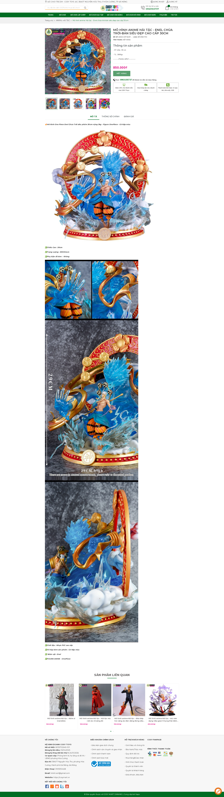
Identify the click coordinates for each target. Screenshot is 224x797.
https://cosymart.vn (61, 777)
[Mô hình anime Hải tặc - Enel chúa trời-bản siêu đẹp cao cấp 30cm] (107, 92)
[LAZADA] (52, 786)
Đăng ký (173, 2)
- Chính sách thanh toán (100, 754)
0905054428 (60, 769)
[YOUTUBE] (67, 786)
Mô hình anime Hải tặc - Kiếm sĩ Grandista (61, 719)
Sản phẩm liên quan (112, 675)
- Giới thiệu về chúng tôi (135, 745)
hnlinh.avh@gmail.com (60, 773)
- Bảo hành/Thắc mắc (134, 749)
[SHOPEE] (57, 786)
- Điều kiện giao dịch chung (101, 745)
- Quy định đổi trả (132, 754)
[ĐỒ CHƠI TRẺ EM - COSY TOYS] (112, 8)
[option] (78, 61)
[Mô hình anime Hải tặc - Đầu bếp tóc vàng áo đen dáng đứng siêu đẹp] (129, 700)
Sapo (138, 794)
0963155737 (152, 9)
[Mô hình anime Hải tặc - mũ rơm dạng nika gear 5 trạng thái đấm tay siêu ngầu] (163, 700)
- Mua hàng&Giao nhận (134, 758)
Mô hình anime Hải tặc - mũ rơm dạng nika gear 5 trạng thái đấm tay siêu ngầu (163, 719)
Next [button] (108, 104)
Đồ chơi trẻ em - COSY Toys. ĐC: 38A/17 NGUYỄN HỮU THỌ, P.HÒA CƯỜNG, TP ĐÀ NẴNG (87, 2)
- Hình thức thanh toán (134, 762)
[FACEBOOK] (47, 786)
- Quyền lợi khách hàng (134, 770)
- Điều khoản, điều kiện (134, 775)
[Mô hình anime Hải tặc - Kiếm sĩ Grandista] (61, 700)
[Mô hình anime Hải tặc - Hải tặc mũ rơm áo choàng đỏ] (95, 700)
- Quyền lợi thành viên (134, 766)
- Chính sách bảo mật (99, 758)
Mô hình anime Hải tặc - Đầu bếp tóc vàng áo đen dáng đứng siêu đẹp (128, 719)
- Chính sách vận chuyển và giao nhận (106, 749)
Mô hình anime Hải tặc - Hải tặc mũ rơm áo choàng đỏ (95, 719)
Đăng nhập (158, 2)
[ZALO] (62, 786)
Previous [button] (48, 104)
